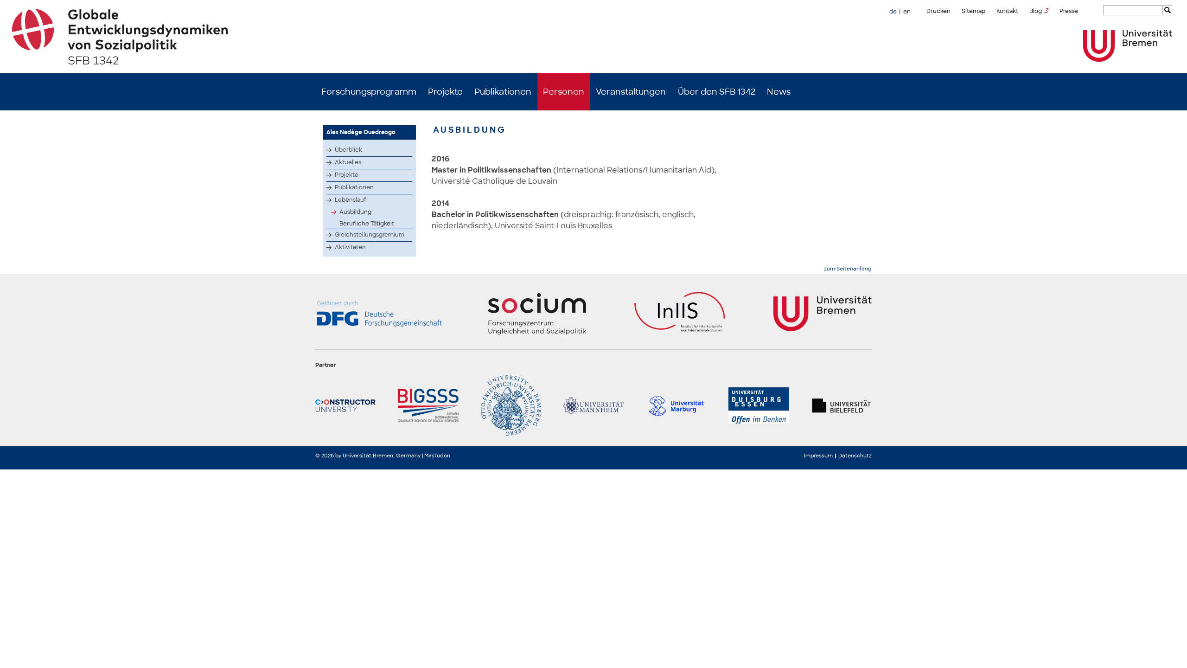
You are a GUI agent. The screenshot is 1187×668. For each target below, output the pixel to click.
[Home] (593, 36)
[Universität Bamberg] (511, 405)
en (907, 11)
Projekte (445, 91)
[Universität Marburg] (676, 405)
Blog (1035, 11)
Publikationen (502, 91)
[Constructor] (345, 405)
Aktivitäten (350, 247)
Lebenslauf (350, 200)
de (893, 11)
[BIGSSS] (428, 405)
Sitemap (973, 11)
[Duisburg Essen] (758, 405)
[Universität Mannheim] (593, 405)
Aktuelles (348, 162)
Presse (1068, 11)
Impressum (818, 455)
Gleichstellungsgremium (369, 234)
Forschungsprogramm (368, 91)
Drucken (938, 11)
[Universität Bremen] (1127, 46)
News (779, 91)
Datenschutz (855, 455)
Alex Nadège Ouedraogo (361, 132)
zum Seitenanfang (848, 269)
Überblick (348, 150)
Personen (563, 91)
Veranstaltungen (631, 91)
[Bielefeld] (841, 405)
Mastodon (437, 455)
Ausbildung (355, 212)
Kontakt (1007, 11)
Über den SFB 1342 (716, 91)
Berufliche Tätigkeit (366, 223)
